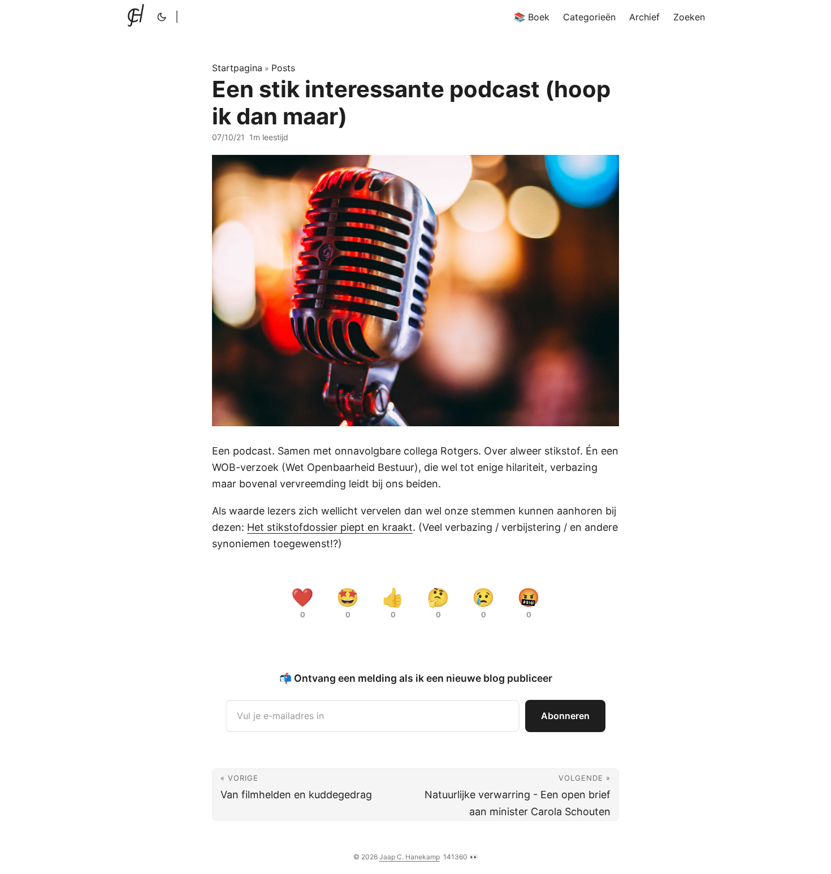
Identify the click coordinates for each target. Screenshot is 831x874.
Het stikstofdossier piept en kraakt (330, 527)
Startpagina (237, 67)
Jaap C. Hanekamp (409, 857)
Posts (283, 67)
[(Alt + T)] (161, 17)
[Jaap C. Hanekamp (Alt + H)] (138, 17)
